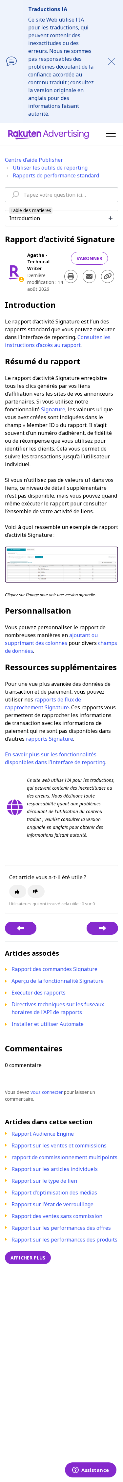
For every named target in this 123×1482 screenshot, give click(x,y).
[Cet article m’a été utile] (17, 891)
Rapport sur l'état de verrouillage (52, 1204)
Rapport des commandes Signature (54, 969)
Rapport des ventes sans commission (56, 1216)
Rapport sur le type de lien (44, 1180)
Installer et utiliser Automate (47, 1024)
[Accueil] (48, 134)
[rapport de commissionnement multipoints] (102, 928)
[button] (110, 133)
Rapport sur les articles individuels (54, 1169)
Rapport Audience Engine (42, 1133)
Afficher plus (27, 1258)
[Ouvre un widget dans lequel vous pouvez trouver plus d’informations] (90, 1470)
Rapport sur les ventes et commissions (59, 1145)
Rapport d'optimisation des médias (54, 1192)
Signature (53, 409)
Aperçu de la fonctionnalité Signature (57, 980)
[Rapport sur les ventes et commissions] (20, 928)
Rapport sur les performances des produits (64, 1239)
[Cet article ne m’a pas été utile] (36, 891)
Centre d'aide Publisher (34, 159)
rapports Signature (49, 738)
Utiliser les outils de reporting (50, 167)
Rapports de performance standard (56, 175)
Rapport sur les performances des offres (61, 1227)
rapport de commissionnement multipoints (64, 1157)
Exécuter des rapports (38, 992)
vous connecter (47, 1092)
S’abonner (89, 258)
